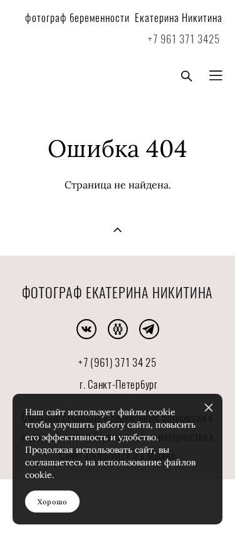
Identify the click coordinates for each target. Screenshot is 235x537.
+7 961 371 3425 (182, 40)
